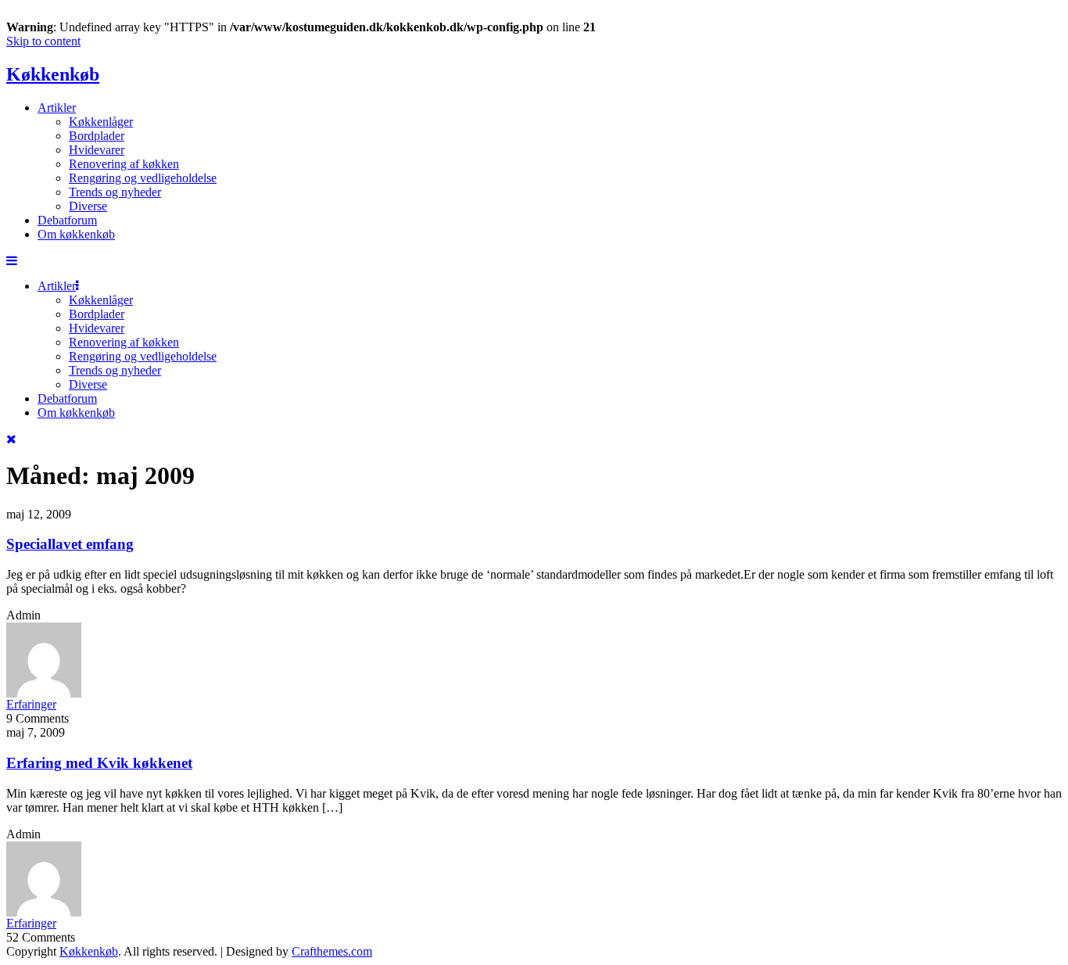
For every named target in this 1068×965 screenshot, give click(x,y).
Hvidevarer (96, 149)
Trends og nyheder (115, 192)
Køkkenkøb (52, 74)
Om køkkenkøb (76, 234)
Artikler (57, 107)
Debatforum (67, 220)
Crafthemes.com (332, 951)
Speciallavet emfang (70, 544)
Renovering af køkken (124, 163)
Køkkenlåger (101, 121)
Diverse (88, 206)
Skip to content (43, 41)
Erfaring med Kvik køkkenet (99, 763)
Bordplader (96, 135)
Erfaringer (31, 704)
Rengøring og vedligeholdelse (143, 178)
